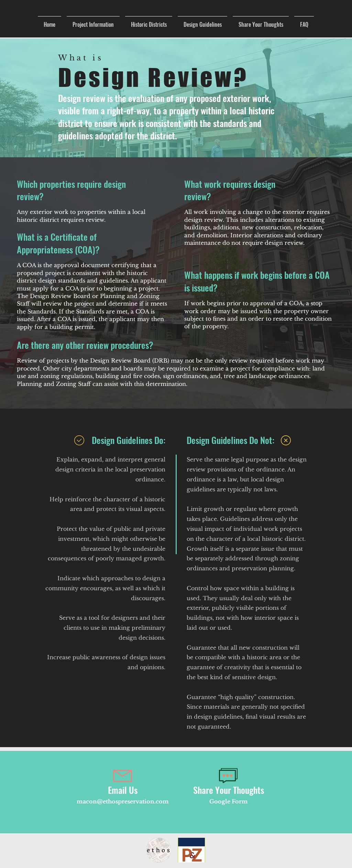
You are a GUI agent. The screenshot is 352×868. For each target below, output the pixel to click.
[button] (148, 21)
